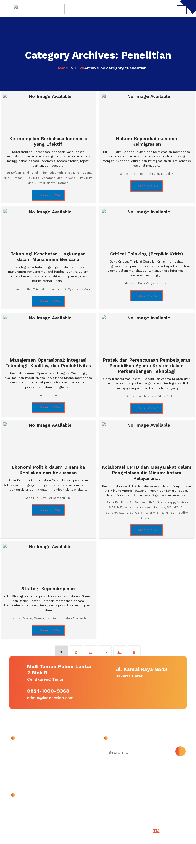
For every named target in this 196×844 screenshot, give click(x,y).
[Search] (180, 751)
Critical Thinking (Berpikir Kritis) (146, 253)
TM (156, 830)
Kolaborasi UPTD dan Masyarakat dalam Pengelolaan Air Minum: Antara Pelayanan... (146, 472)
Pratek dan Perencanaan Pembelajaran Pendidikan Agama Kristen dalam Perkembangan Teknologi (146, 365)
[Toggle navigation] (182, 9)
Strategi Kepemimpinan (48, 588)
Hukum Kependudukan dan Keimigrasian (146, 141)
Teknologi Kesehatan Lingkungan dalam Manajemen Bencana (48, 256)
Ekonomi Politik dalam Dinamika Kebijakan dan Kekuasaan (48, 469)
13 (120, 651)
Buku (79, 68)
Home (62, 68)
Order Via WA (49, 195)
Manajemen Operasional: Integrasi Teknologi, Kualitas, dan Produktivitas (48, 362)
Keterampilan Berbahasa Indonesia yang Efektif (48, 141)
